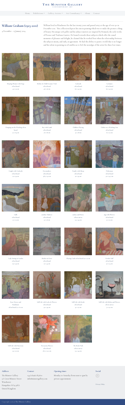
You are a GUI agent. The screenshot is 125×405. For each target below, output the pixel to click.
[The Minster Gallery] (62, 5)
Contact (96, 13)
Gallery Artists (54, 13)
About (87, 13)
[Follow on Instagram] (97, 375)
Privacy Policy (100, 384)
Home (27, 13)
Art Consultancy (73, 13)
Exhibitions (38, 13)
